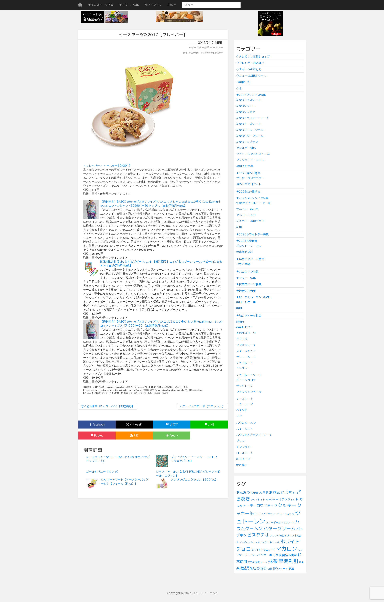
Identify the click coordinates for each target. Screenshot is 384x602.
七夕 (275, 555)
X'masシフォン (245, 112)
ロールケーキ (244, 453)
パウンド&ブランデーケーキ (254, 435)
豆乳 (270, 568)
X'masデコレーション (249, 130)
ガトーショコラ (246, 380)
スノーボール (273, 522)
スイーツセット (246, 351)
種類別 (240, 322)
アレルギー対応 (246, 148)
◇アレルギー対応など (250, 63)
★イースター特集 (198, 47)
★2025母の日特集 (248, 173)
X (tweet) (135, 424)
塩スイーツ (261, 562)
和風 (239, 227)
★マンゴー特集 (129, 5)
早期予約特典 (244, 166)
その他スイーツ (246, 333)
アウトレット (258, 499)
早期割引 (288, 561)
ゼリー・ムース (246, 357)
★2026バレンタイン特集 (252, 198)
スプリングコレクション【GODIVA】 (194, 479)
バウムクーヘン (246, 423)
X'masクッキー (245, 106)
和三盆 (251, 562)
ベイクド (241, 410)
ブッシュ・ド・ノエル (250, 160)
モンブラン (243, 447)
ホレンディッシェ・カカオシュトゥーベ (257, 542)
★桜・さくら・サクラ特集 (253, 297)
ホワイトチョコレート (263, 549)
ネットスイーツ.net (204, 593)
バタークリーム (279, 528)
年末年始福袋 (244, 252)
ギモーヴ (270, 505)
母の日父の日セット (248, 184)
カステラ (241, 339)
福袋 (244, 568)
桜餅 (239, 308)
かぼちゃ (288, 492)
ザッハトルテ (244, 386)
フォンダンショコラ (248, 392)
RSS (136, 435)
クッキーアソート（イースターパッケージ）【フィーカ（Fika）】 (125, 481)
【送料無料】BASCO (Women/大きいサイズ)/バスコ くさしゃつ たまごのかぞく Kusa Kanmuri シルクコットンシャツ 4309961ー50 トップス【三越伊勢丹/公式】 (160, 203)
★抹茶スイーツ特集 (100, 5)
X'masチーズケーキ (248, 124)
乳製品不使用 (288, 555)
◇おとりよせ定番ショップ (253, 56)
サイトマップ (153, 5)
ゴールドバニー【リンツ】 (103, 471)
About (172, 5)
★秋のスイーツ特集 (248, 315)
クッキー (287, 505)
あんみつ (243, 492)
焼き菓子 (241, 465)
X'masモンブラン (247, 142)
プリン (240, 441)
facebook (98, 424)
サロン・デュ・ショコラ (280, 514)
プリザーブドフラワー (250, 178)
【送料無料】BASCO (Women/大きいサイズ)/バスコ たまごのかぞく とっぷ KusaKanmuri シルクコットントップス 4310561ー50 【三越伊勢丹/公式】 (161, 323)
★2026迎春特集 (246, 241)
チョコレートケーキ (248, 375)
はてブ (173, 424)
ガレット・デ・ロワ (248, 246)
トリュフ (241, 368)
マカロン (286, 548)
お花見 (274, 492)
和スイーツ (243, 459)
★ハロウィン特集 (247, 271)
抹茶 (273, 561)
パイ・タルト (244, 429)
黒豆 (291, 568)
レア (239, 416)
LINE (210, 424)
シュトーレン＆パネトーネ (253, 154)
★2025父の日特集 (248, 191)
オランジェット (288, 499)
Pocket (98, 435)
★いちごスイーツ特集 (250, 259)
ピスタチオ (258, 535)
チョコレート (244, 363)
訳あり (262, 568)
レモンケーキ (263, 555)
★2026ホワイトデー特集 (252, 234)
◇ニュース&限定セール (251, 76)
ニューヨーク (244, 404)
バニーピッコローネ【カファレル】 (202, 406)
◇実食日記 (243, 82)
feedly (173, 435)
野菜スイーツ (280, 568)
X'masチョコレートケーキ (252, 118)
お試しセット (244, 327)
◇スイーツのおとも (248, 69)
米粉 (253, 568)
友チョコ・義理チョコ (250, 221)
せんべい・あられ (247, 209)
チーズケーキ (244, 399)
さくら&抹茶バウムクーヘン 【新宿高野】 (107, 406)
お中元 (254, 493)
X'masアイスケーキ (248, 100)
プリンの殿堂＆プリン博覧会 (285, 535)
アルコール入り (246, 215)
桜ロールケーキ (246, 302)
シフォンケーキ (246, 345)
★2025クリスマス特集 (251, 95)
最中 (301, 562)
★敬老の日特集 (246, 291)
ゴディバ (261, 514)
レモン (249, 554)
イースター (216, 47)
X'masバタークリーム (249, 136)
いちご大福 (243, 264)
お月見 (263, 493)
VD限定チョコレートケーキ (253, 203)
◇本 (239, 88)
